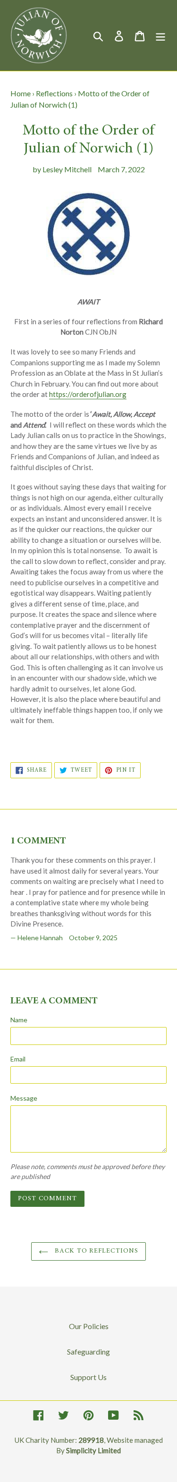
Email (17, 1059)
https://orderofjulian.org (87, 394)
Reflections (54, 93)
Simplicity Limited (93, 1450)
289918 (91, 1440)
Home (20, 93)
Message (23, 1098)
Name (18, 1020)
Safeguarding (88, 1351)
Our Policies (89, 1326)
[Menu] (160, 35)
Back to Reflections (95, 1251)
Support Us (88, 1377)
